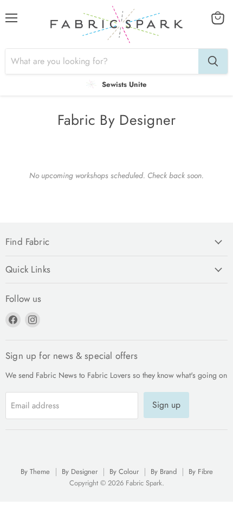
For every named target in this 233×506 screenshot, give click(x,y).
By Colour (124, 471)
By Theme (35, 471)
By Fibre (201, 471)
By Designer (80, 471)
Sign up (166, 405)
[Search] (213, 61)
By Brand (164, 471)
